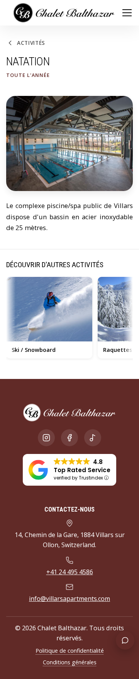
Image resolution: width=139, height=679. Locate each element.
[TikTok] (92, 437)
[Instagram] (46, 437)
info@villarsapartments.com (69, 598)
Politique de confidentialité (70, 650)
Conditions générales (70, 662)
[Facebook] (69, 437)
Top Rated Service (82, 470)
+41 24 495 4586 (69, 572)
